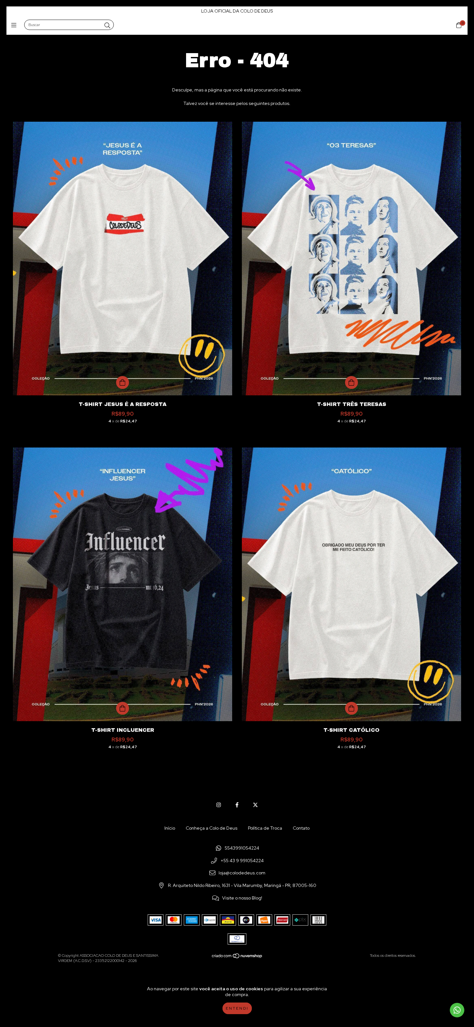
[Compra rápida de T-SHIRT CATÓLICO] (351, 708)
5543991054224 (242, 848)
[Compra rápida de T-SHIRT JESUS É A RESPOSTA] (122, 382)
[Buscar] (107, 26)
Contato (301, 828)
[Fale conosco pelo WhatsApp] (457, 1010)
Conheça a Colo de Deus (211, 828)
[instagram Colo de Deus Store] (218, 805)
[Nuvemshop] (237, 957)
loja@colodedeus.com (242, 873)
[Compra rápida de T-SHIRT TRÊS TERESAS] (351, 382)
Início (169, 828)
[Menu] (15, 24)
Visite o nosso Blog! (242, 898)
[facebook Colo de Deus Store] (237, 805)
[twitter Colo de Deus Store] (255, 805)
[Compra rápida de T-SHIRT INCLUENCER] (122, 708)
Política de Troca (265, 828)
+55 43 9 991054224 (242, 860)
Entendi (237, 1008)
